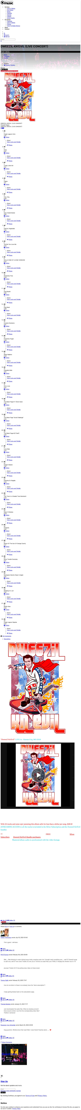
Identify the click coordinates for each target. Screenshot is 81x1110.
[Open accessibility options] (2, 1076)
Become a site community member (11, 1091)
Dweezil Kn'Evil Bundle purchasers (27, 837)
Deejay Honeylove (6, 937)
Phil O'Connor (5, 954)
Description (7, 639)
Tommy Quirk (4, 980)
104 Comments (6, 636)
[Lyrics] (2, 128)
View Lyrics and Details (13, 142)
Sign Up (4, 1081)
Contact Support (33, 1070)
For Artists (8, 19)
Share (10, 145)
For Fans (7, 7)
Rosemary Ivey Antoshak (8, 1025)
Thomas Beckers (6, 1004)
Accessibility (23, 1070)
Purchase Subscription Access (9, 71)
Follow (7, 137)
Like (5, 920)
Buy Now (5, 69)
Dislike (12, 920)
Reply (4, 948)
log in (6, 926)
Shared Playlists (10, 65)
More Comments (7, 1042)
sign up (12, 926)
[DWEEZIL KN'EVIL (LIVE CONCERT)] (1, 128)
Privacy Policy (14, 1070)
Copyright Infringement (45, 1070)
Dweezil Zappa (9, 1054)
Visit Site (9, 1059)
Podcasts (6, 56)
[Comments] (3, 128)
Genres (6, 58)
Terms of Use (5, 1070)
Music (5, 55)
